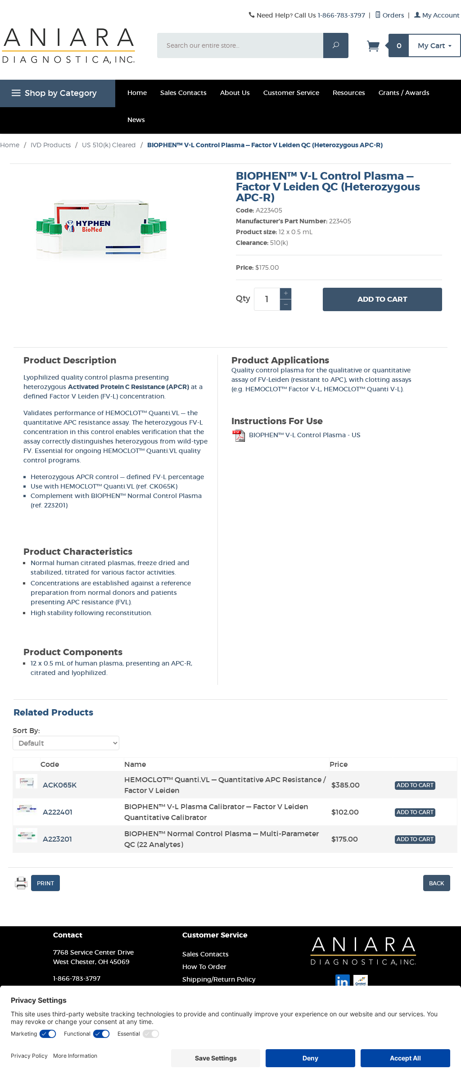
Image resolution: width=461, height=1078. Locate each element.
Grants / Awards (404, 93)
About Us (235, 93)
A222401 (57, 811)
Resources (349, 93)
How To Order (204, 967)
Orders (392, 15)
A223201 (57, 838)
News (136, 120)
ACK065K (60, 784)
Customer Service (291, 93)
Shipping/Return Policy (218, 979)
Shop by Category (61, 93)
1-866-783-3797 (341, 15)
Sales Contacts (183, 93)
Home (137, 93)
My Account (440, 15)
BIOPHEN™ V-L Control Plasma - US (304, 435)
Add (382, 299)
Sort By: (26, 730)
